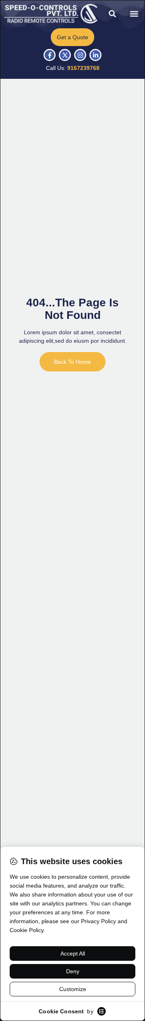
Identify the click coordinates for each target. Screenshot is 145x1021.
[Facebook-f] (50, 55)
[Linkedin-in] (95, 55)
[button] (112, 14)
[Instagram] (80, 55)
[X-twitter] (65, 55)
